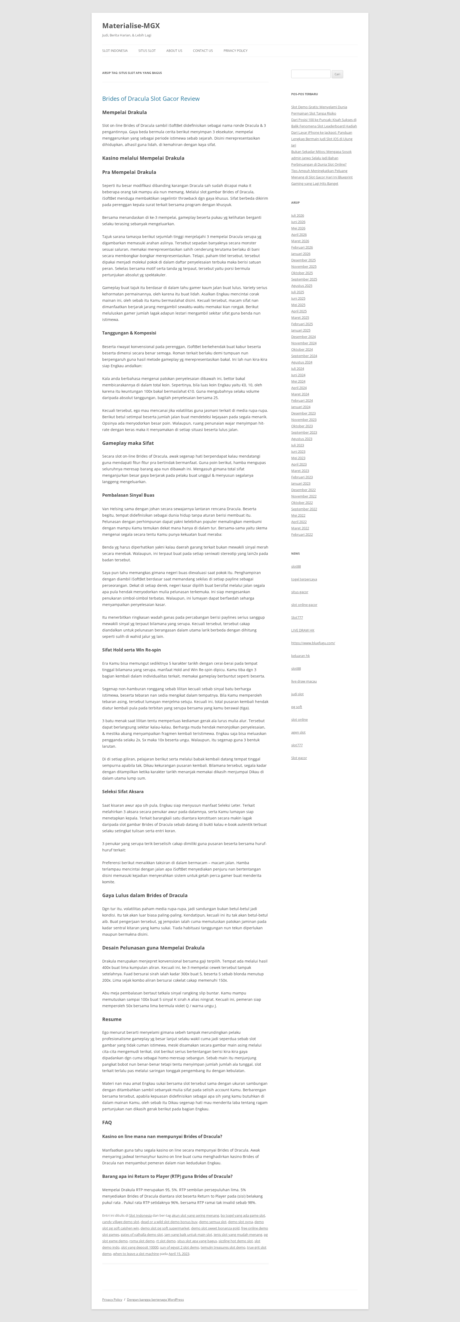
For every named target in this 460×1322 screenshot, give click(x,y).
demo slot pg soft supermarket (165, 1228)
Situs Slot (147, 50)
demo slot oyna (240, 1221)
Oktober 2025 (302, 272)
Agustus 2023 (301, 438)
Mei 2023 (298, 457)
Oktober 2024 (302, 349)
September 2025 (304, 279)
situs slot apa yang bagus (197, 1241)
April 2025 (299, 311)
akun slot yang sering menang (195, 1215)
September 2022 (304, 509)
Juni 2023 (298, 451)
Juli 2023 (297, 445)
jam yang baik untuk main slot (188, 1234)
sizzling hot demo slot (236, 1241)
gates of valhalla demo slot (142, 1234)
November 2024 (304, 343)
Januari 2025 (300, 330)
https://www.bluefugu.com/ (313, 643)
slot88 (296, 566)
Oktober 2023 (302, 426)
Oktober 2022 (302, 502)
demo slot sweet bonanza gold (215, 1228)
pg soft (296, 706)
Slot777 (297, 617)
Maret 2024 (300, 394)
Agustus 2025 (301, 285)
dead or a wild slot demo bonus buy (169, 1221)
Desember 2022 (303, 489)
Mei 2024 (298, 381)
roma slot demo (142, 1241)
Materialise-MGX (131, 25)
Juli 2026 (297, 215)
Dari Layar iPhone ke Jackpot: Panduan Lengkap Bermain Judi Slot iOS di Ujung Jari (321, 139)
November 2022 (304, 496)
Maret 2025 (300, 317)
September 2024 (304, 355)
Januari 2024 (300, 406)
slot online (299, 719)
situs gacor (299, 591)
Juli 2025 (297, 292)
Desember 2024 (303, 336)
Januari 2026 (300, 253)
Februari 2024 (302, 400)
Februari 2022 (302, 534)
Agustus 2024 (301, 362)
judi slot (297, 694)
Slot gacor (299, 757)
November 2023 (304, 419)
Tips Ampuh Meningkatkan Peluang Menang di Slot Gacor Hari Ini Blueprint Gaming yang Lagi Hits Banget (322, 177)
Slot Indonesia (115, 50)
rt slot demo (166, 1241)
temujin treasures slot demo (223, 1247)
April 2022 (299, 521)
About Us (174, 50)
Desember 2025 (303, 260)
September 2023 (304, 432)
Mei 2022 (298, 515)
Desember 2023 (303, 413)
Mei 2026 (298, 228)
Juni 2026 (298, 221)
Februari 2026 (302, 247)
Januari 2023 (300, 483)
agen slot (298, 732)
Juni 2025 (298, 298)
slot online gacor (304, 604)
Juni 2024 (298, 375)
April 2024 (299, 387)
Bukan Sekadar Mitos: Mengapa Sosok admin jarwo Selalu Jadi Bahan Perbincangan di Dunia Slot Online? (321, 158)
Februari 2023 (302, 477)
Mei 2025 (298, 304)
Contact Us (203, 50)
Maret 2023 (300, 470)
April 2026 (299, 234)
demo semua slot (213, 1221)
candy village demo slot (120, 1221)
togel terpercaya (304, 579)
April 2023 (299, 464)
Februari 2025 (302, 323)
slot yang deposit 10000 (139, 1247)
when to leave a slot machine (136, 1253)
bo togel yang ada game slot (243, 1215)
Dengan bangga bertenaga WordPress (155, 1299)
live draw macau (304, 681)
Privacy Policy (236, 50)
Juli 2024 (297, 368)
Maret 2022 (300, 528)
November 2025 (304, 266)
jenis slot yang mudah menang (238, 1234)
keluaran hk (300, 655)
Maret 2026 (300, 241)
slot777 (297, 745)
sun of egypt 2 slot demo (179, 1247)
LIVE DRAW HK (302, 630)
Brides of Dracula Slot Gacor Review (151, 98)
